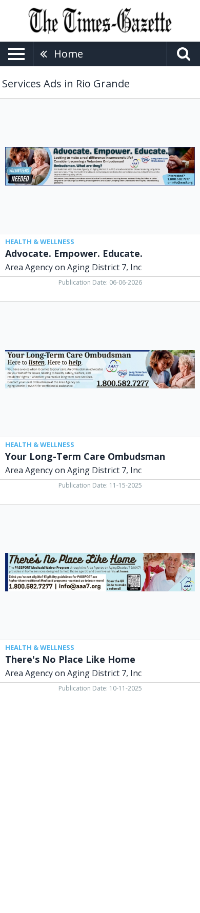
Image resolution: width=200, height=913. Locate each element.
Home (68, 54)
